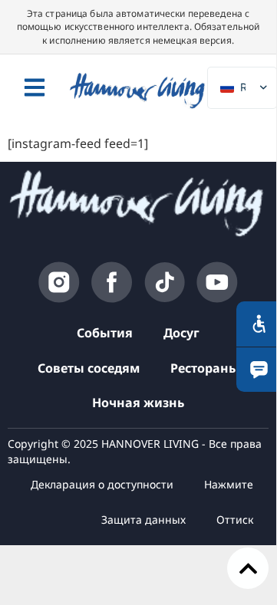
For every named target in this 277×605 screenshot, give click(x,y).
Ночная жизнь (138, 402)
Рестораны (204, 368)
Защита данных (143, 519)
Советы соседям (89, 368)
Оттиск (234, 519)
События (105, 332)
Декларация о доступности (102, 484)
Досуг (181, 332)
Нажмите (228, 484)
